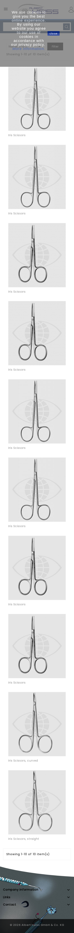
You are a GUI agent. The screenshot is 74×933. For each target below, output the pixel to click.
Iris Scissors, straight (23, 839)
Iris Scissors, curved (23, 761)
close (54, 33)
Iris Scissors (16, 135)
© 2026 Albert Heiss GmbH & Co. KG (37, 925)
